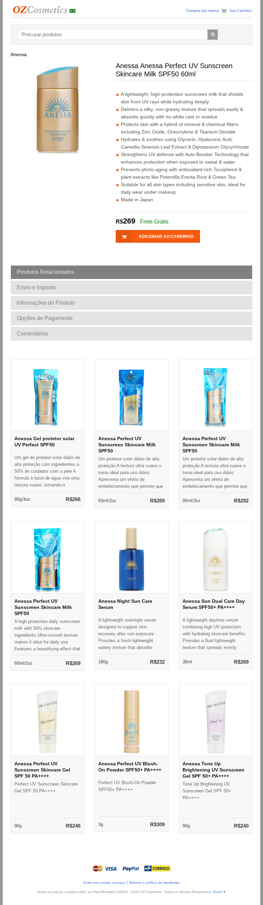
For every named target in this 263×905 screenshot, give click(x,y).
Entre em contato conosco (104, 882)
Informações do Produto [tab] (46, 303)
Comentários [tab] (32, 333)
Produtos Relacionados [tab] (45, 272)
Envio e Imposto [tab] (36, 287)
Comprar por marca (202, 11)
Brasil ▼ (219, 892)
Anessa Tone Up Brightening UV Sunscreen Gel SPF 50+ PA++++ (214, 770)
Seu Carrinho (240, 11)
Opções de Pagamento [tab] (45, 318)
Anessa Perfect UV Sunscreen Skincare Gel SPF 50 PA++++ (42, 770)
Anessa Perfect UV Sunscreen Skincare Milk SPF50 (127, 445)
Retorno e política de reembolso (154, 882)
